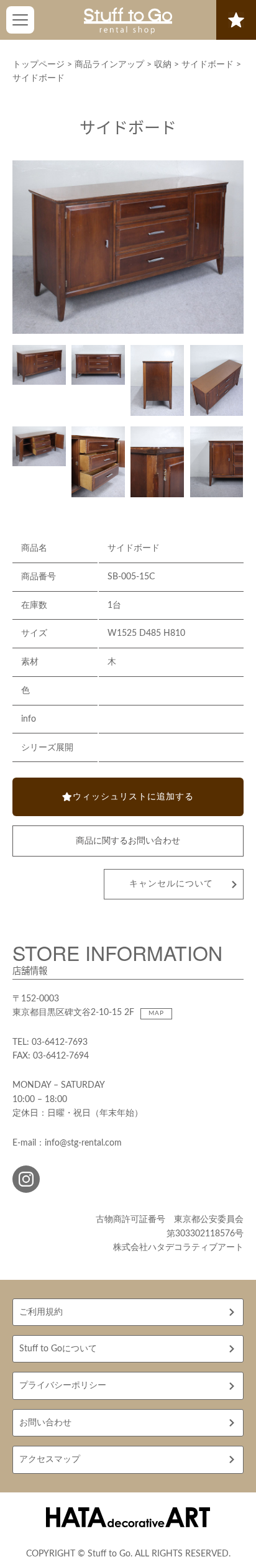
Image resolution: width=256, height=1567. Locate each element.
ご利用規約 (41, 1312)
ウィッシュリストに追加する (133, 797)
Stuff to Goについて (58, 1348)
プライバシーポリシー (62, 1385)
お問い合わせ (45, 1422)
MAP (156, 1013)
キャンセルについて (171, 884)
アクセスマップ (49, 1459)
